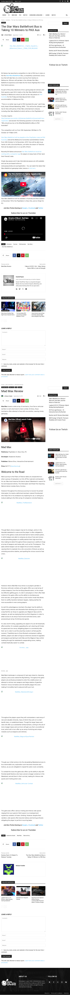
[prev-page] (2, 320)
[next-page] (5, 320)
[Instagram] (63, 1)
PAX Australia (22, 244)
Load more (58, 119)
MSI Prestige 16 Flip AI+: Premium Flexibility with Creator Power (58, 54)
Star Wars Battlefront (7, 246)
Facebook (32, 208)
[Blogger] (49, 982)
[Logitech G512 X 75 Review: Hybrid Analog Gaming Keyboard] (51, 100)
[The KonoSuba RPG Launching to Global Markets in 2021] (23, 306)
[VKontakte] (66, 982)
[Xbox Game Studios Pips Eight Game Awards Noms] (8, 306)
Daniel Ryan (8, 35)
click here (32, 168)
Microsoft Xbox (5, 310)
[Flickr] (57, 982)
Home (2, 20)
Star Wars (30, 244)
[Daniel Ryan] (2, 35)
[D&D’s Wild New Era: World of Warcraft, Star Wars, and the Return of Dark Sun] (51, 91)
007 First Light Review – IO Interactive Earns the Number (57, 46)
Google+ (25, 208)
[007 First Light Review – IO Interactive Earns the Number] (51, 106)
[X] (65, 1)
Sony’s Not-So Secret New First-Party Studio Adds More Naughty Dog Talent (38, 315)
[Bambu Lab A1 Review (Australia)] (51, 113)
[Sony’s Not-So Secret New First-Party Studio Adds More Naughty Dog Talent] (38, 306)
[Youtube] (68, 1)
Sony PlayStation (36, 310)
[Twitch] (19, 288)
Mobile (18, 310)
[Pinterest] (23, 39)
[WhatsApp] (27, 39)
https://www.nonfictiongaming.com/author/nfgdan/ (28, 279)
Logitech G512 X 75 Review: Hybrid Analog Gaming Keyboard (59, 41)
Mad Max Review (6, 266)
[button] (66, 15)
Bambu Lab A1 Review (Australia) (58, 50)
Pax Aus (15, 244)
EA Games (9, 244)
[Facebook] (60, 1)
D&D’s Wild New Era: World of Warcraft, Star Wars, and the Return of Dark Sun (57, 36)
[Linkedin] (16, 288)
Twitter (40, 208)
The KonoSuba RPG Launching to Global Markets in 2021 (21, 315)
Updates (8, 20)
